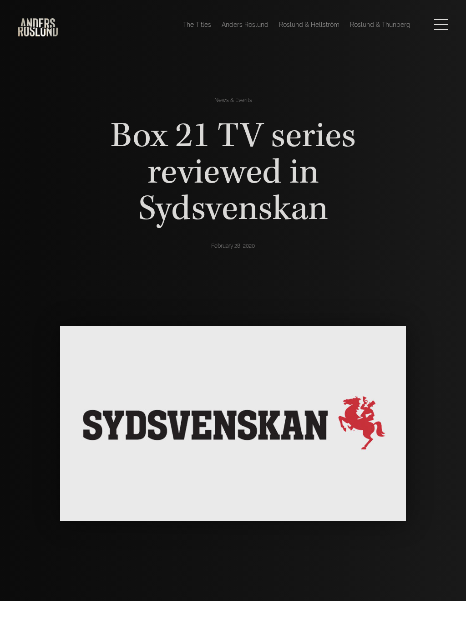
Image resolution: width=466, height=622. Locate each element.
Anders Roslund (245, 24)
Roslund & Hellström (309, 24)
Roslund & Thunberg (380, 24)
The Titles (197, 24)
